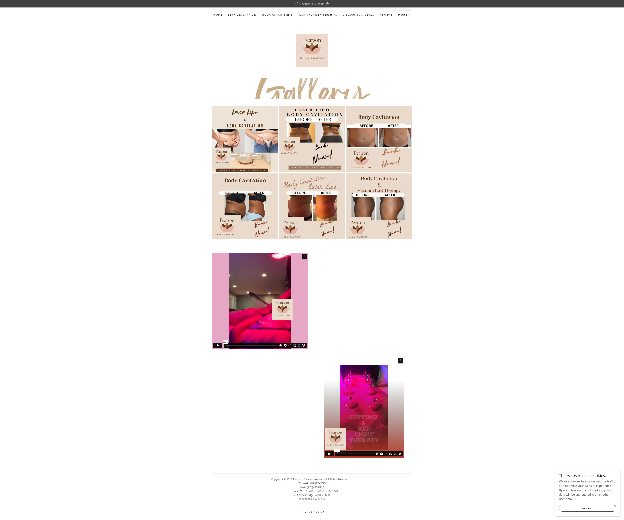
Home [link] (217, 14)
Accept (587, 508)
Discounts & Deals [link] (358, 14)
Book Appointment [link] (278, 14)
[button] (404, 14)
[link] (312, 50)
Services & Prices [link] (242, 14)
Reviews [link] (386, 14)
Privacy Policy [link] (312, 511)
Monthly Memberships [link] (318, 14)
